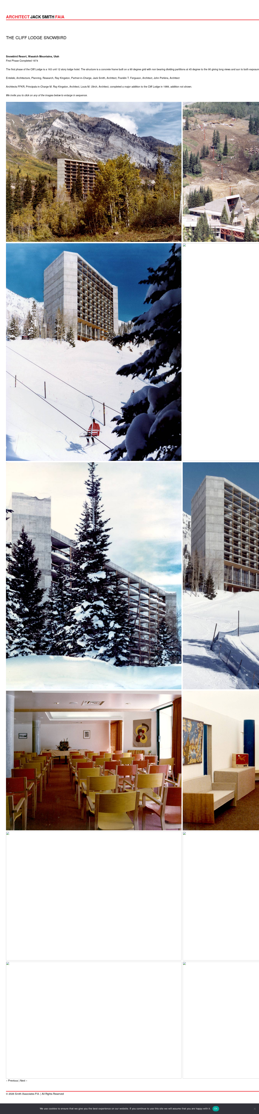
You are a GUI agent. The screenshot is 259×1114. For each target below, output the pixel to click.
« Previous (12, 1080)
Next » (23, 1080)
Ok (215, 1108)
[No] (254, 1108)
